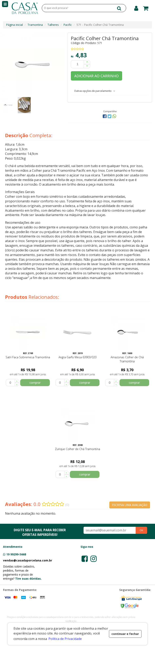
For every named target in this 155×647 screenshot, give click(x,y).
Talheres (53, 25)
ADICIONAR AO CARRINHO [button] (96, 75)
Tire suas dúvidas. (28, 578)
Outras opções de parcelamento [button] (93, 91)
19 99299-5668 (16, 554)
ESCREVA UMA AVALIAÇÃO (129, 505)
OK (141, 530)
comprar (35, 383)
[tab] (110, 91)
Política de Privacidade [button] (65, 639)
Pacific (67, 25)
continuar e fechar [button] (125, 634)
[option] (8, 105)
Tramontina (35, 25)
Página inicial (14, 25)
